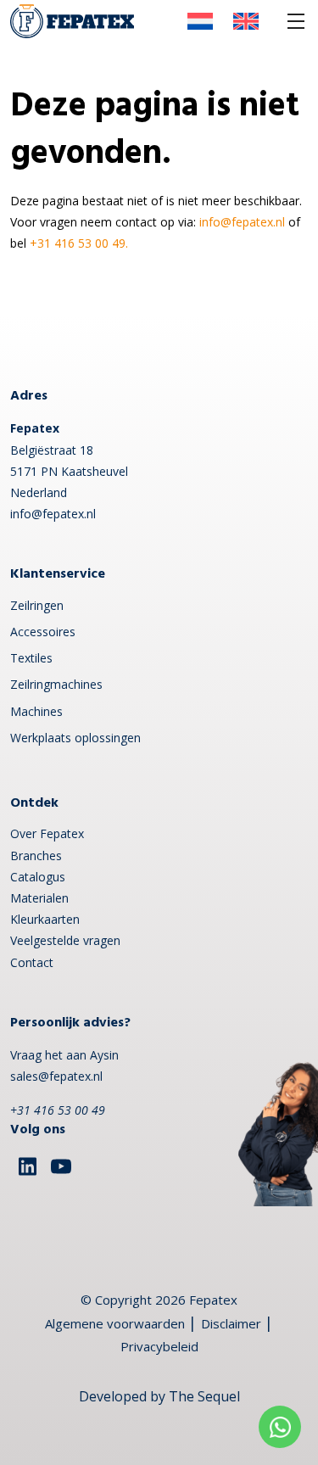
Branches (36, 855)
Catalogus (37, 877)
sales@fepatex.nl (56, 1076)
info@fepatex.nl (242, 222)
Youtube (61, 1166)
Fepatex (213, 1299)
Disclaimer (231, 1323)
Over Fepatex (47, 833)
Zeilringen (37, 605)
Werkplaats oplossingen (75, 738)
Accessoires (42, 631)
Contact (31, 962)
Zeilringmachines (56, 684)
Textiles (31, 658)
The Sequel (204, 1396)
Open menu (296, 21)
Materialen (39, 898)
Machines (36, 711)
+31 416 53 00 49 (57, 1110)
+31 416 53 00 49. (79, 243)
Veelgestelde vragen (65, 940)
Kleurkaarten (45, 919)
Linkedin (27, 1166)
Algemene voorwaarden (115, 1323)
